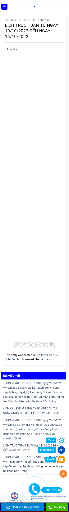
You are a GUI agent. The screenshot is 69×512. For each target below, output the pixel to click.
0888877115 (52, 490)
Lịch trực (11, 20)
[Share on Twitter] (31, 345)
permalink (46, 359)
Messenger (47, 449)
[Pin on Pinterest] (45, 345)
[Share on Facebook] (24, 345)
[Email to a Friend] (38, 345)
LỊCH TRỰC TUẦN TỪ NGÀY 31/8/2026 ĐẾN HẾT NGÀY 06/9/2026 (30, 448)
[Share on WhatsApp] (17, 345)
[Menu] (4, 7)
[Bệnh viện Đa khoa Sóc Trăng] (34, 6)
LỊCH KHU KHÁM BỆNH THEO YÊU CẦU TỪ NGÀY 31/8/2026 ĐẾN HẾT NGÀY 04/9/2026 (31, 411)
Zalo (51, 440)
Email (50, 459)
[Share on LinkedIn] (52, 345)
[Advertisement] (34, 290)
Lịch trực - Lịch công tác (34, 20)
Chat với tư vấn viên (25, 507)
